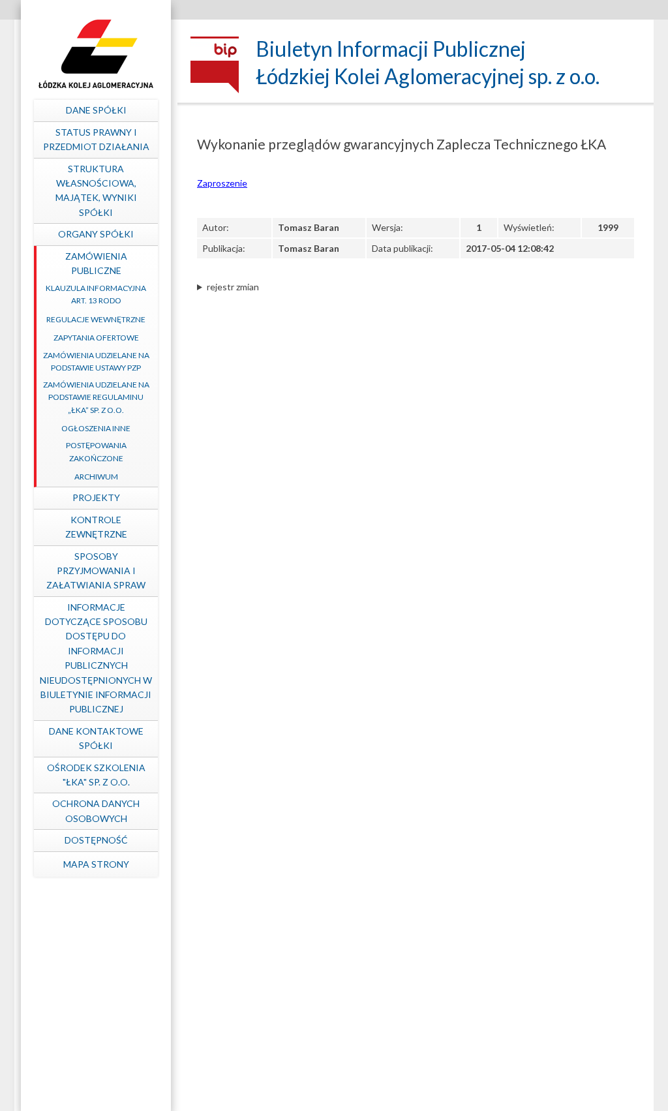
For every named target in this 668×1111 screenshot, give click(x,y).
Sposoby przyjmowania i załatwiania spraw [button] (95, 571)
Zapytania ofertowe (96, 337)
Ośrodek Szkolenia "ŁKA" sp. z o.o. (96, 774)
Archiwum (96, 476)
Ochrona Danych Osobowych (96, 810)
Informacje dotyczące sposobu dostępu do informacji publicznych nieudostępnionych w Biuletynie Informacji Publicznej (96, 658)
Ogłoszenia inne (95, 428)
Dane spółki (96, 109)
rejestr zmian (233, 286)
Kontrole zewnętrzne (96, 527)
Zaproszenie (222, 183)
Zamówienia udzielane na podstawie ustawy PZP (96, 361)
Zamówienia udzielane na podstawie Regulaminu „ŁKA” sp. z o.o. (96, 397)
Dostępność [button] (96, 839)
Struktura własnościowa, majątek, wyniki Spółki (96, 190)
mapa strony (96, 864)
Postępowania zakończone (96, 451)
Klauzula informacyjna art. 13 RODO (96, 294)
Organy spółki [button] (96, 233)
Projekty (96, 497)
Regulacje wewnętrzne (95, 319)
